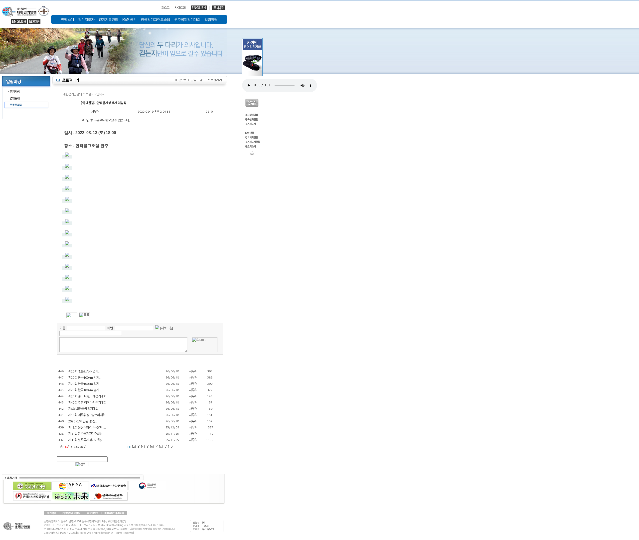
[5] (147, 446)
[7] (156, 446)
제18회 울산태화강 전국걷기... (87, 427)
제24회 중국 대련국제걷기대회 (87, 396)
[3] (138, 446)
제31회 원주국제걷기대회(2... (86, 433)
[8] (161, 446)
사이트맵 (179, 7)
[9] (165, 446)
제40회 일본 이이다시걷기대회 (87, 402)
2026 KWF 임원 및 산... (82, 421)
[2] (134, 446)
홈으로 (165, 7)
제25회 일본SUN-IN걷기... (84, 371)
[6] (152, 446)
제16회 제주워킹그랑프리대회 (86, 415)
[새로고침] (166, 328)
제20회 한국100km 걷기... (84, 377)
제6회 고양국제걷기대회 (83, 408)
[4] (143, 446)
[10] (170, 446)
